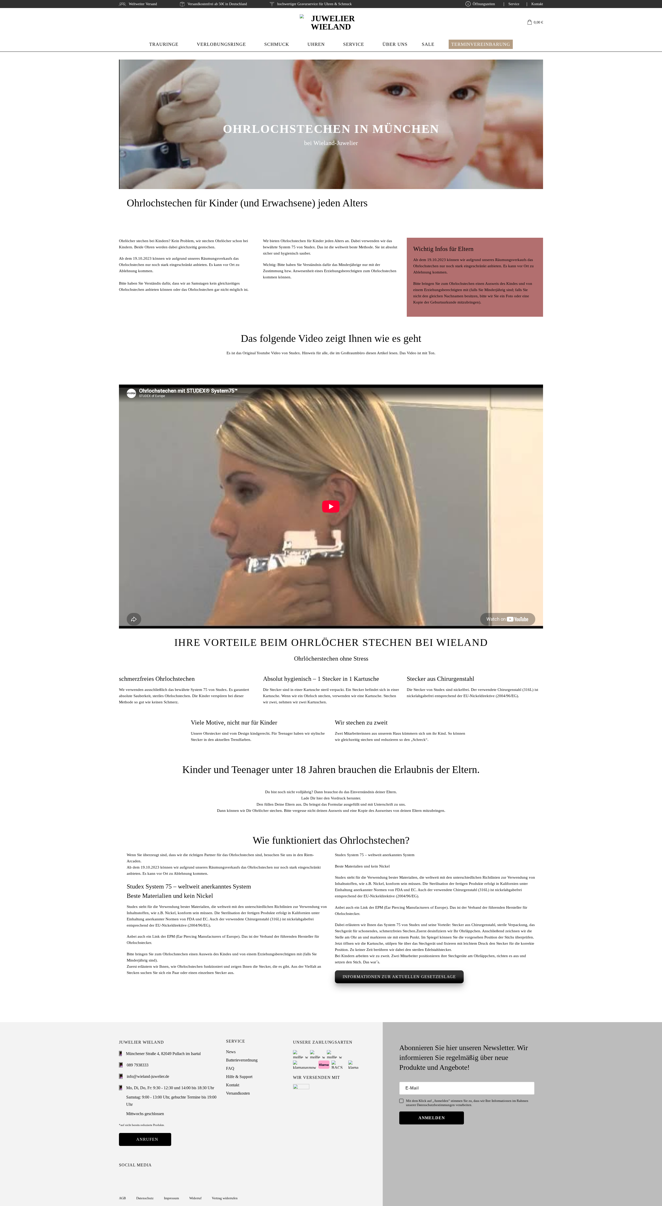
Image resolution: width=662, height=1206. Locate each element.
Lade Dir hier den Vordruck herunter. (331, 798)
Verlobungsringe (221, 44)
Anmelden (431, 1118)
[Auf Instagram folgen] (122, 1178)
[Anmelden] (512, 22)
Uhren (316, 44)
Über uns (395, 44)
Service (513, 4)
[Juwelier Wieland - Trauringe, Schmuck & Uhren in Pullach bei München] (331, 22)
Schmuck (276, 44)
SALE (428, 44)
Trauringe (163, 44)
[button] (535, 22)
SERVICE (353, 44)
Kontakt (537, 4)
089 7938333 (137, 1065)
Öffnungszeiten (484, 4)
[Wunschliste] (521, 22)
